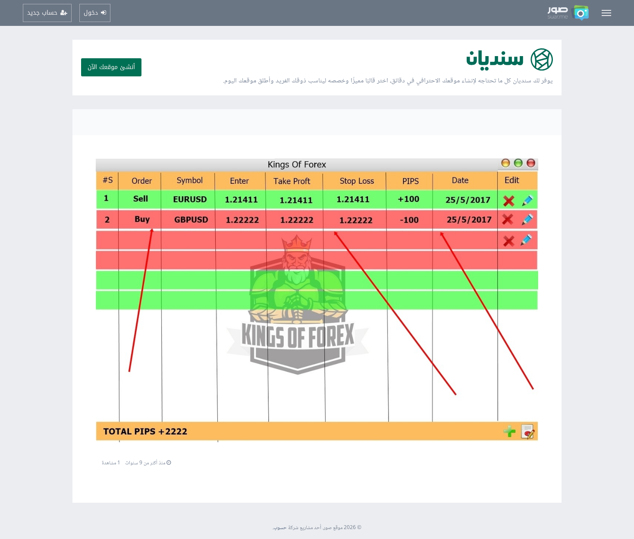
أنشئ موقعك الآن (111, 67)
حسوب (280, 528)
